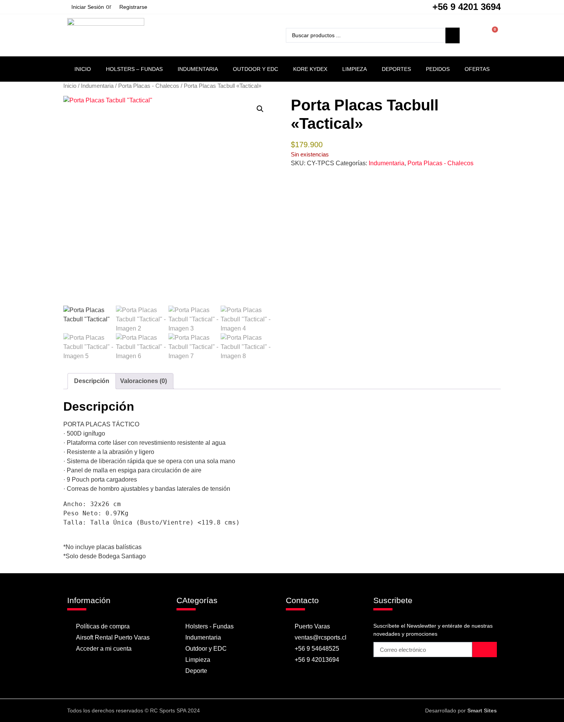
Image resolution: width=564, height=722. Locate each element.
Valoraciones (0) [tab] (143, 381)
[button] (260, 109)
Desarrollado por (461, 710)
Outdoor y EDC (255, 69)
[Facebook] (274, 710)
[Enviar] (484, 649)
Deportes (396, 69)
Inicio (82, 69)
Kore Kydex (310, 69)
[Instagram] (289, 710)
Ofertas (477, 69)
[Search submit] (452, 35)
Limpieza (354, 69)
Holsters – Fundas (134, 69)
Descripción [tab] (91, 381)
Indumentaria (198, 69)
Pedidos (438, 69)
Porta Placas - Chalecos (148, 86)
